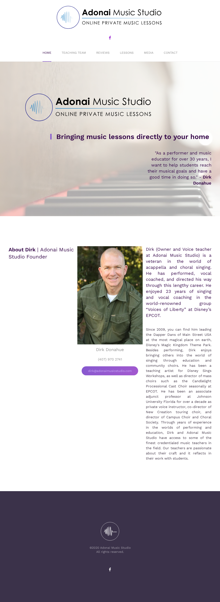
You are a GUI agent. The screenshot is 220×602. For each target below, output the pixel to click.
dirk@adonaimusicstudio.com (110, 371)
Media (148, 52)
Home (47, 52)
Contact (170, 52)
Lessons (127, 52)
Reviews (103, 52)
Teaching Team (74, 52)
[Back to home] (110, 17)
